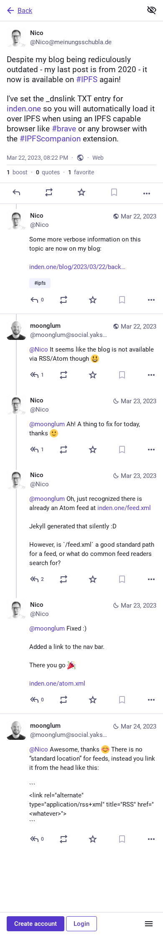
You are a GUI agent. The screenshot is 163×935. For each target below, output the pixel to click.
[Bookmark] (114, 192)
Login (81, 923)
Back (25, 11)
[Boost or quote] (49, 192)
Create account (35, 923)
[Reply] (16, 192)
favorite (81, 172)
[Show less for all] (151, 10)
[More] (147, 194)
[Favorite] (81, 192)
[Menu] (148, 923)
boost (17, 172)
